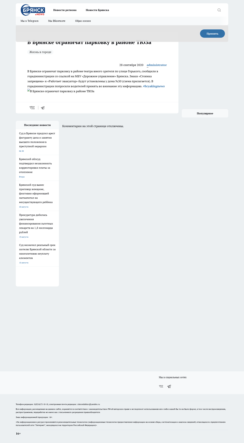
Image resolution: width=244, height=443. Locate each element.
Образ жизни (83, 20)
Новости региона (65, 10)
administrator (157, 65)
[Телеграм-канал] (169, 386)
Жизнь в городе (40, 52)
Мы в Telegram (30, 20)
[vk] (32, 107)
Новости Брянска (97, 10)
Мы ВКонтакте (57, 20)
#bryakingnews (153, 86)
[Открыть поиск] (219, 10)
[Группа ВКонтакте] (161, 386)
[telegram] (44, 107)
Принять (212, 33)
